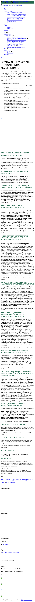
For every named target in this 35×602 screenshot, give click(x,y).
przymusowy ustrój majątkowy (8, 480)
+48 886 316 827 (6, 1)
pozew (31, 479)
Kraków (3, 2)
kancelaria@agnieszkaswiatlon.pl (21, 1)
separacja (3, 482)
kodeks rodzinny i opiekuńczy (11, 479)
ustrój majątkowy (10, 482)
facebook (15, 2)
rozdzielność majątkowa (23, 480)
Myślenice (9, 2)
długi (2, 479)
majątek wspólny (24, 479)
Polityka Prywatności (26, 600)
